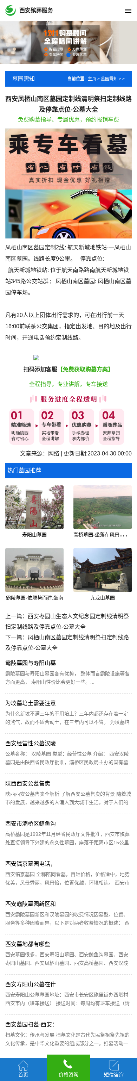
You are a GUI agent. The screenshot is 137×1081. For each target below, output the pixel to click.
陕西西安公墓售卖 (27, 784)
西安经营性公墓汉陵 (30, 743)
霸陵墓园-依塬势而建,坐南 (34, 598)
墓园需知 (109, 78)
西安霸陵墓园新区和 (30, 904)
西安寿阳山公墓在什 (30, 984)
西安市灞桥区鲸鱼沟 (30, 824)
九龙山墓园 (102, 598)
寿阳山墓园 (34, 535)
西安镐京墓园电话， (30, 864)
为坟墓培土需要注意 (30, 703)
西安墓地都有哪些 (27, 944)
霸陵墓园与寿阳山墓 (30, 663)
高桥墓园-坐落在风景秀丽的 (103, 535)
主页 (92, 78)
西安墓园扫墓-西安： (31, 1024)
